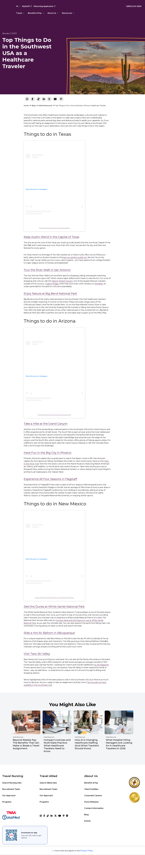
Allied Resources (45, 106)
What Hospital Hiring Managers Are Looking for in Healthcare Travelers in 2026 (119, 744)
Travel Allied (48, 776)
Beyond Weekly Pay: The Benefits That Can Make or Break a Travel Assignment (26, 744)
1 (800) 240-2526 (133, 6)
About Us (51, 13)
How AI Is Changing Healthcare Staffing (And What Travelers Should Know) (87, 744)
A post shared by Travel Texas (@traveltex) (54, 228)
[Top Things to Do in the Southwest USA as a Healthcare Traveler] (43, 99)
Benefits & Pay (35, 13)
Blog (33, 106)
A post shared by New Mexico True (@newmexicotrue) (54, 597)
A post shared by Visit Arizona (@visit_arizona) (54, 414)
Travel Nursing (12, 776)
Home (26, 106)
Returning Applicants (43, 6)
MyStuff (26, 6)
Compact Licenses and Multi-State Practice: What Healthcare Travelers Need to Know (57, 746)
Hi (17, 6)
